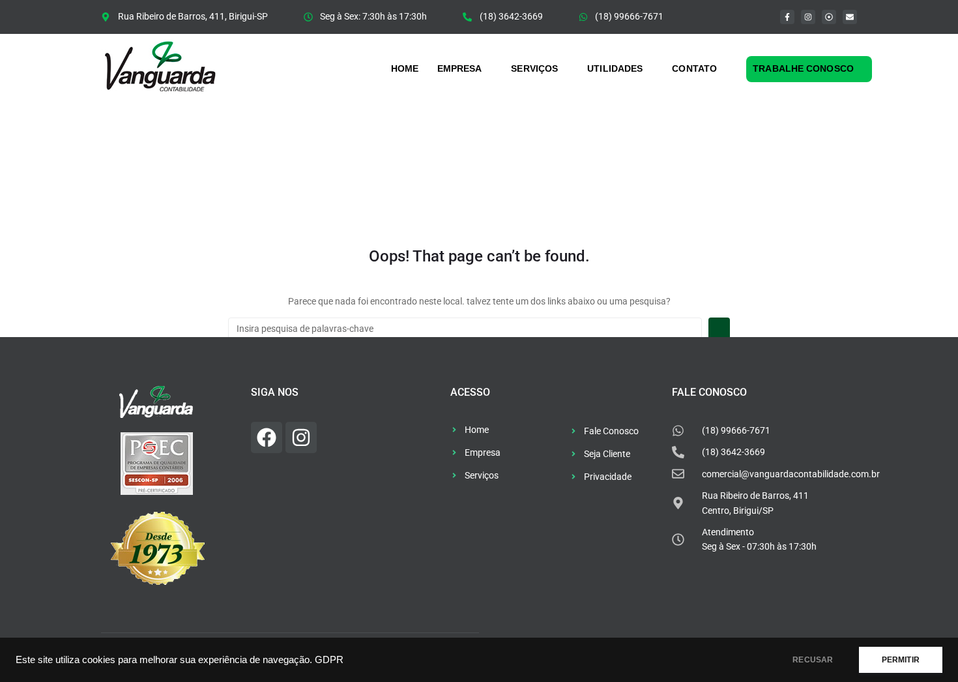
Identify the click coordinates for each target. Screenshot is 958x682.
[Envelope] (850, 17)
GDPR (329, 660)
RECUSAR (812, 659)
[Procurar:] (465, 329)
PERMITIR (901, 659)
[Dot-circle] (829, 17)
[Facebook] (266, 437)
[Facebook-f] (787, 17)
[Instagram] (808, 17)
